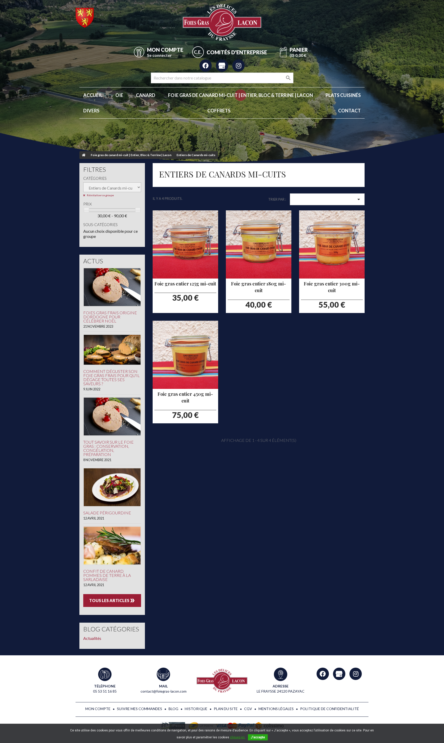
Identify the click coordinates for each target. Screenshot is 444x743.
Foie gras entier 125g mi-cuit (185, 284)
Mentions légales (276, 708)
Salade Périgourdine (107, 512)
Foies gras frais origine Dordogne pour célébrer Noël (110, 316)
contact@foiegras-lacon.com (164, 691)
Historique (196, 708)
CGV (248, 708)
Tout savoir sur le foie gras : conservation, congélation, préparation (108, 448)
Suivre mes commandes (139, 708)
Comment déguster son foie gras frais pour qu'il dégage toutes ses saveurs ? (111, 377)
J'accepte (258, 737)
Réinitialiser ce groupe (100, 195)
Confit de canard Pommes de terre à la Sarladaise (107, 575)
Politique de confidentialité (329, 708)
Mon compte (97, 708)
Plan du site (226, 708)
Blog (173, 708)
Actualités (92, 638)
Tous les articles (112, 600)
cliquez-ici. (237, 737)
